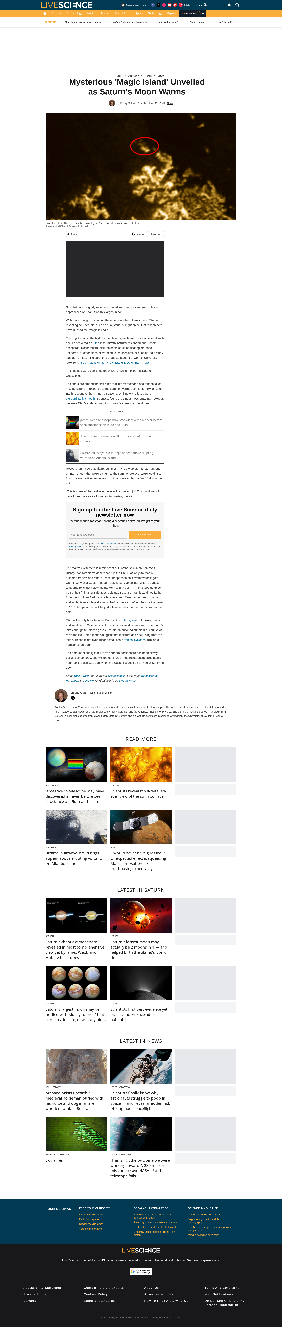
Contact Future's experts (104, 1287)
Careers (30, 1300)
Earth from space (89, 1219)
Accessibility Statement (42, 1287)
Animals (57, 13)
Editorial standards (99, 1300)
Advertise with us (158, 1294)
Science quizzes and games (204, 1214)
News (170, 103)
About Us (151, 1287)
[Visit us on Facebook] (153, 5)
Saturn (161, 76)
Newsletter (157, 234)
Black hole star (197, 22)
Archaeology (74, 13)
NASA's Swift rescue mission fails (130, 22)
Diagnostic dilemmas (91, 1224)
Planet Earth (122, 13)
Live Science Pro (225, 22)
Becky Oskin (127, 103)
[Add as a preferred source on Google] (141, 1271)
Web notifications (219, 1294)
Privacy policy (35, 1294)
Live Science (127, 680)
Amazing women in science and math (155, 1222)
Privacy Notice (76, 546)
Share (74, 234)
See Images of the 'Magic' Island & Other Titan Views (115, 362)
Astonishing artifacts (90, 1228)
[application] (115, 269)
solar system (129, 620)
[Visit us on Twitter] (158, 5)
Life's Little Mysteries (91, 1214)
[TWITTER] (73, 698)
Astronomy (133, 76)
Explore (172, 13)
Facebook (72, 680)
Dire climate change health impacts (83, 22)
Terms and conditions (222, 1287)
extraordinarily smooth (80, 398)
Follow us (140, 234)
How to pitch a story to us (166, 1300)
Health (91, 13)
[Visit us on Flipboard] (175, 5)
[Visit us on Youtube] (170, 5)
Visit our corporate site (203, 1260)
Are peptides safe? (168, 22)
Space (139, 13)
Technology (155, 13)
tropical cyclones (135, 639)
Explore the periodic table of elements (155, 1227)
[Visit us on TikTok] (181, 5)
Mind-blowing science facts (203, 1235)
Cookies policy (96, 1294)
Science (105, 13)
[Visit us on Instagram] (164, 5)
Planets (148, 76)
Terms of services (108, 544)
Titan (96, 343)
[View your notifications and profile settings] (229, 5)
